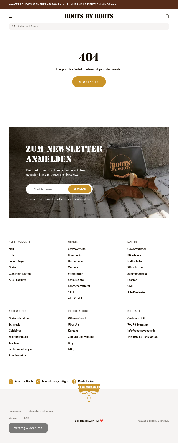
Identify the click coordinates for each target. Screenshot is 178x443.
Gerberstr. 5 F (136, 318)
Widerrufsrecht (77, 318)
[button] (166, 16)
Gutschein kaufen (20, 273)
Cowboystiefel (77, 249)
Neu (11, 249)
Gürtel (13, 267)
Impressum (15, 410)
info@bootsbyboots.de (141, 330)
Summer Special (137, 273)
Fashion (132, 280)
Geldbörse (15, 330)
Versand (13, 418)
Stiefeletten (75, 273)
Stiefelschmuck (18, 336)
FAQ (70, 349)
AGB (26, 418)
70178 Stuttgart (137, 324)
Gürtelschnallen (19, 318)
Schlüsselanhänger (20, 349)
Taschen (14, 343)
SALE (71, 292)
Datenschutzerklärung (40, 410)
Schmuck (14, 324)
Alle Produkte (17, 280)
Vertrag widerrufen (28, 428)
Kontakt (73, 330)
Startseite (89, 82)
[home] (89, 16)
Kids (11, 255)
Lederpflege (16, 261)
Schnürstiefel (76, 280)
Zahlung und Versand (81, 336)
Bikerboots (75, 255)
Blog (71, 343)
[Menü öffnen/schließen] (10, 16)
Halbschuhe (75, 261)
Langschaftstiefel (79, 286)
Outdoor (73, 267)
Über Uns (73, 324)
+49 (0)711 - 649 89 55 (142, 336)
